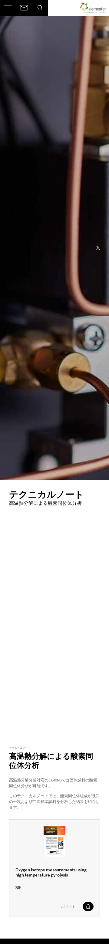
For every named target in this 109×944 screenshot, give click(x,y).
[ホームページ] (93, 8)
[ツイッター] (98, 248)
